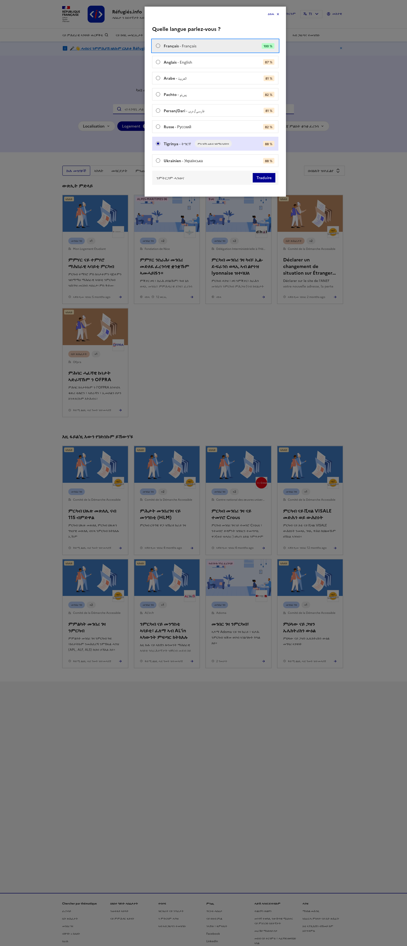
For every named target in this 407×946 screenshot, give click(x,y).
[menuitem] (215, 46)
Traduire (264, 178)
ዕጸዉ (271, 14)
